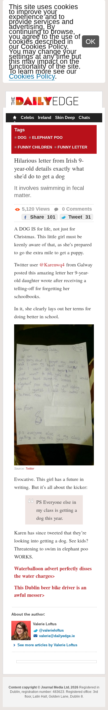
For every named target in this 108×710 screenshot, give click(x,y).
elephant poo (47, 137)
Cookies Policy (32, 76)
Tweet (79, 217)
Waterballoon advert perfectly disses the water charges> (53, 572)
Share (42, 217)
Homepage (14, 118)
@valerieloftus (51, 630)
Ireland (44, 117)
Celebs (27, 117)
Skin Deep (65, 117)
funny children (35, 147)
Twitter (29, 468)
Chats (84, 117)
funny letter (72, 147)
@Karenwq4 (52, 264)
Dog (22, 137)
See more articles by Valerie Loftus (47, 645)
